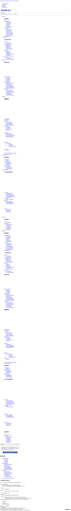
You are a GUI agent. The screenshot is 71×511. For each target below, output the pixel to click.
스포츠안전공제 (9, 31)
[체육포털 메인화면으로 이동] (5, 10)
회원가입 (7, 3)
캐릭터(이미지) (8, 47)
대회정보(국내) (6, 161)
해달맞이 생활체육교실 (10, 335)
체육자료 (7, 25)
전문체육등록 (6, 159)
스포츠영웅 (8, 268)
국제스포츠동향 (9, 168)
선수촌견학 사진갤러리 (10, 95)
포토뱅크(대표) (8, 271)
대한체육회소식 (7, 235)
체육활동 (5, 331)
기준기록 (7, 164)
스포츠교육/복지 (5, 169)
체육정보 (3, 16)
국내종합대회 (8, 162)
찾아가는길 (6, 223)
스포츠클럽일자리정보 (10, 203)
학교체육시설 (11, 145)
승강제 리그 (6, 149)
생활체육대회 (8, 133)
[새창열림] (4, 4)
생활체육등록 (6, 329)
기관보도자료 (8, 237)
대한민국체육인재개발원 (10, 196)
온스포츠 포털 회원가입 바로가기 (10, 452)
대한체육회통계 (7, 36)
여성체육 (7, 293)
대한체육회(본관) (9, 224)
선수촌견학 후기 (9, 94)
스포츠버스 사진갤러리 (10, 304)
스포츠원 (5, 41)
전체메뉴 (4, 230)
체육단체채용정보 (9, 201)
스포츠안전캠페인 (9, 34)
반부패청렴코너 (9, 209)
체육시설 (5, 142)
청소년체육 (8, 78)
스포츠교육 (6, 192)
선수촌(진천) (8, 225)
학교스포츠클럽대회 (9, 134)
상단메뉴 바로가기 (8, 0)
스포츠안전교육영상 (9, 33)
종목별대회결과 (9, 163)
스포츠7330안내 (9, 332)
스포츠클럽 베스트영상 (10, 267)
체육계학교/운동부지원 (10, 300)
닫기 (18, 444)
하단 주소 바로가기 (15, 0)
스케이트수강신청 (9, 334)
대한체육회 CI (8, 45)
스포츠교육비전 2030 (9, 194)
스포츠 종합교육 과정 (10, 195)
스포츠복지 (6, 198)
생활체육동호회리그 (9, 136)
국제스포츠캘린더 (9, 167)
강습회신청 (8, 338)
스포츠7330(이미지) (9, 48)
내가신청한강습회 (9, 129)
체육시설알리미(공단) (12, 146)
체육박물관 (8, 229)
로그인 (4, 3)
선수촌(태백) (8, 227)
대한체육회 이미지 (7, 44)
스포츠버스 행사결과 (9, 303)
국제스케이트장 (9, 228)
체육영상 (5, 49)
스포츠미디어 (4, 37)
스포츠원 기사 (8, 42)
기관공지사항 (8, 236)
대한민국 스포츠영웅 (9, 199)
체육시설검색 (8, 143)
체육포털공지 (8, 222)
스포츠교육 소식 (9, 197)
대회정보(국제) (6, 165)
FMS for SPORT (6, 362)
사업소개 (7, 150)
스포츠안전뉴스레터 (9, 35)
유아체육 (7, 77)
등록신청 (7, 160)
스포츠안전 (6, 28)
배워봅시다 (8, 265)
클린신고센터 (8, 210)
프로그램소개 (8, 337)
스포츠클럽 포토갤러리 (10, 272)
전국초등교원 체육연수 (10, 299)
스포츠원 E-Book (9, 43)
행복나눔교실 (8, 296)
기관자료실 (8, 24)
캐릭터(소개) (8, 46)
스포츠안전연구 (9, 30)
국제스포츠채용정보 (9, 202)
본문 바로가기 (2, 0)
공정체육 (5, 208)
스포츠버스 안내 (9, 302)
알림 (5, 221)
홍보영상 (7, 264)
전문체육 (3, 155)
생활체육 (3, 96)
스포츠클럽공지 (9, 27)
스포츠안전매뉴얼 (9, 32)
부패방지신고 (8, 211)
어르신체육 (8, 79)
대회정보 (5, 132)
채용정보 (5, 200)
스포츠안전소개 (9, 29)
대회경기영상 (8, 266)
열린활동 (5, 301)
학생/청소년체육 (7, 294)
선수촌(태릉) (8, 226)
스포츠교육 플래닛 (9, 193)
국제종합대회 (8, 166)
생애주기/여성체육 (7, 76)
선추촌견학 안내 (9, 93)
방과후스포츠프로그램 (10, 295)
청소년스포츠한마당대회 (10, 135)
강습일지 (7, 130)
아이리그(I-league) (9, 297)
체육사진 (5, 270)
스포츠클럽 (10, 144)
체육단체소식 (8, 26)
